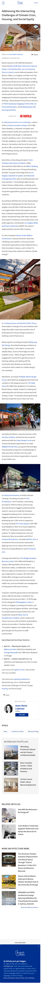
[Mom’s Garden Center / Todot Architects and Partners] (11, 769)
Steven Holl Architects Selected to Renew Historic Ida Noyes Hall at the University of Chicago (28, 880)
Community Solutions (10, 539)
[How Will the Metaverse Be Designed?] (9, 815)
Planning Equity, (10, 104)
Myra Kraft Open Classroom (19, 69)
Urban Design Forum (24, 440)
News (5, 731)
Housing (5, 688)
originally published (20, 679)
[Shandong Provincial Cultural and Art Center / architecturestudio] (11, 752)
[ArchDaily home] (20, 2)
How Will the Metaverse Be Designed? (27, 811)
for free (22, 670)
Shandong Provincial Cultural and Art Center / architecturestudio (27, 751)
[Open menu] (2, 2)
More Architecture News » (30, 907)
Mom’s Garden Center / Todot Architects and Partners (26, 767)
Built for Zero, (31, 539)
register (16, 670)
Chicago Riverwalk (11, 652)
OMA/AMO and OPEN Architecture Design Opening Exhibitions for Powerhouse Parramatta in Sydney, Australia (28, 898)
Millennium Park (10, 649)
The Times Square (22, 523)
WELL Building (32, 166)
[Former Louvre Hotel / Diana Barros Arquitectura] (11, 785)
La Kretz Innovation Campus (17, 125)
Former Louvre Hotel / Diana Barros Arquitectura (28, 782)
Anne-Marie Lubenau (21, 707)
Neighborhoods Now (9, 446)
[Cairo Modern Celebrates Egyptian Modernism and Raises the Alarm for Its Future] (9, 832)
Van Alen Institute (8, 437)
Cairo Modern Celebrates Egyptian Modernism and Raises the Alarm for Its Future (28, 830)
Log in (36, 2)
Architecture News (18, 731)
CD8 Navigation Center (23, 602)
